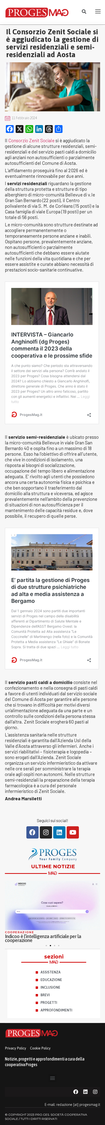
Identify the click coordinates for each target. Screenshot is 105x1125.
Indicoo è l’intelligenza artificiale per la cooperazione (43, 938)
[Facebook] (32, 832)
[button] (84, 12)
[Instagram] (46, 832)
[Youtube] (73, 832)
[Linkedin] (59, 832)
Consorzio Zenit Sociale (31, 140)
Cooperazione (19, 932)
